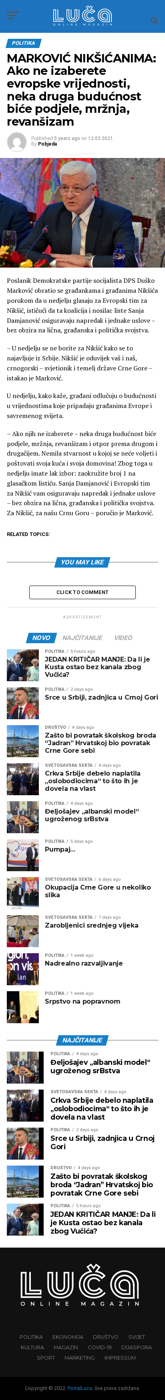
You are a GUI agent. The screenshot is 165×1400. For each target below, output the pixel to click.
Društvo (106, 1337)
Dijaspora (136, 1347)
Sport (46, 1358)
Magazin (66, 1347)
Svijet (136, 1337)
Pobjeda (47, 144)
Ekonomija (67, 1337)
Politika (31, 1337)
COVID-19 (100, 1347)
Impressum (120, 1358)
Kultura (32, 1347)
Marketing (79, 1358)
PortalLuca (80, 1388)
